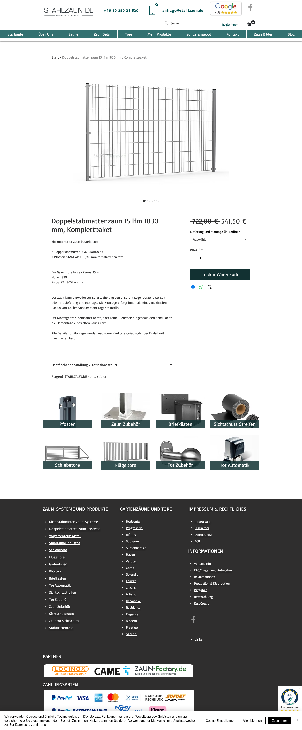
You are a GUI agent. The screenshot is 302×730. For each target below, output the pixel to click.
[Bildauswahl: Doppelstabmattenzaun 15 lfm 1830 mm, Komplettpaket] (144, 200)
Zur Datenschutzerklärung (28, 724)
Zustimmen (280, 720)
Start (55, 57)
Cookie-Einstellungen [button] (220, 720)
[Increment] (207, 257)
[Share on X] (209, 286)
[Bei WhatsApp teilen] (201, 286)
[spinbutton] (200, 257)
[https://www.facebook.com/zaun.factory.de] (193, 619)
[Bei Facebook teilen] (193, 286)
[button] (251, 23)
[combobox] (220, 239)
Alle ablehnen (252, 720)
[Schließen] (296, 720)
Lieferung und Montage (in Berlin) (215, 232)
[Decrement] (194, 257)
